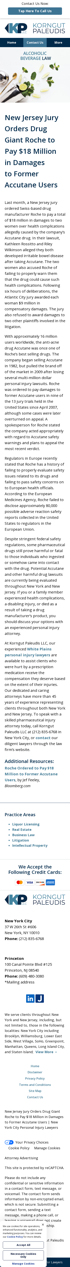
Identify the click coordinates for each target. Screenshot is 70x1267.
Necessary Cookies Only (23, 1255)
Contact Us (35, 42)
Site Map (35, 1091)
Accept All (23, 1245)
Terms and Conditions (35, 1085)
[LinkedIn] (30, 998)
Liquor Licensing (26, 824)
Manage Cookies (47, 1148)
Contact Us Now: (35, 7)
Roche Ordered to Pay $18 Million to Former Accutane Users (31, 774)
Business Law (23, 835)
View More (44, 1052)
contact (43, 737)
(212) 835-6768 (31, 938)
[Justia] (39, 998)
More (58, 42)
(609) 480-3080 (31, 976)
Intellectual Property (29, 845)
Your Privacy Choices (32, 1142)
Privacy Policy (35, 1078)
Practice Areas (20, 814)
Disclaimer (35, 1072)
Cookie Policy (18, 1148)
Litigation (20, 840)
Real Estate (22, 829)
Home (11, 42)
